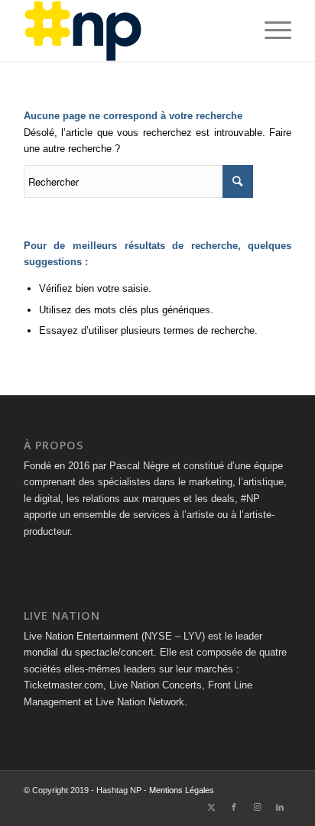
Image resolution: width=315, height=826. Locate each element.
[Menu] (270, 30)
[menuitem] (270, 30)
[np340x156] (131, 30)
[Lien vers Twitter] (211, 806)
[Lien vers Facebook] (233, 806)
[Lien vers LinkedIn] (279, 806)
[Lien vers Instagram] (256, 806)
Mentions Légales (181, 790)
